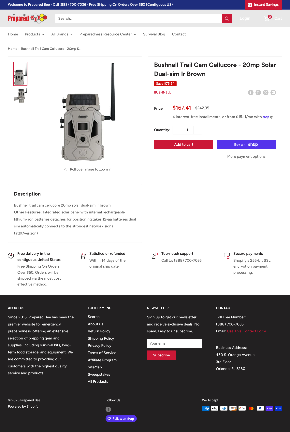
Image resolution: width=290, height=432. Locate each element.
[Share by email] (273, 92)
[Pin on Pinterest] (258, 92)
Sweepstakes (99, 374)
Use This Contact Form (246, 331)
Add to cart (183, 144)
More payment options (246, 156)
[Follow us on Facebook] (108, 409)
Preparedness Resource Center (106, 34)
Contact (179, 34)
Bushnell (162, 92)
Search (94, 316)
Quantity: (162, 130)
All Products (98, 381)
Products (32, 34)
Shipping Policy (101, 338)
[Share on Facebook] (251, 92)
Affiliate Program (102, 360)
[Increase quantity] (198, 130)
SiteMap (95, 367)
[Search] (227, 18)
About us (95, 324)
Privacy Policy (99, 345)
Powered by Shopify (23, 406)
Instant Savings (266, 4)
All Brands (59, 34)
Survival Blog (154, 34)
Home (13, 34)
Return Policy (99, 331)
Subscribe (161, 355)
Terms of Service (102, 352)
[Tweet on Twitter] (265, 92)
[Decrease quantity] (177, 130)
